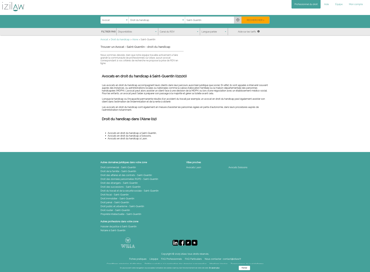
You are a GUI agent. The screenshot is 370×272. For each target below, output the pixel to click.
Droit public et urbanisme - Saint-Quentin (122, 206)
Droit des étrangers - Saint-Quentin (119, 183)
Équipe (339, 4)
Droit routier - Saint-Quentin (115, 210)
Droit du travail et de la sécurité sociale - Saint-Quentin (129, 190)
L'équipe (153, 259)
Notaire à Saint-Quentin (112, 230)
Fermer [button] (244, 268)
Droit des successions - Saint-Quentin (120, 186)
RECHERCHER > (255, 20)
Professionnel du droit (306, 4)
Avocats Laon (193, 167)
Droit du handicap (120, 39)
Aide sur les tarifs (247, 31)
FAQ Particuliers (193, 259)
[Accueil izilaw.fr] (13, 12)
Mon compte (356, 4)
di (101, 20)
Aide (326, 4)
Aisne (135, 39)
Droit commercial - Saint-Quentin (118, 167)
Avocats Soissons (238, 167)
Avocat (104, 39)
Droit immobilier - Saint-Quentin (117, 198)
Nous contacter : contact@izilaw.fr (223, 259)
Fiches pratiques (138, 259)
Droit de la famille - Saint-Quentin (118, 171)
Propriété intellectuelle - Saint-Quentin (120, 214)
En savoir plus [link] (214, 268)
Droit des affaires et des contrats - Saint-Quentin (126, 175)
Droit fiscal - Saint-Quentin (114, 194)
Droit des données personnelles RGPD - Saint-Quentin (129, 179)
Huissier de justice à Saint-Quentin (118, 226)
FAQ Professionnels (171, 259)
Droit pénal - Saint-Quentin (114, 202)
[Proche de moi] (237, 20)
